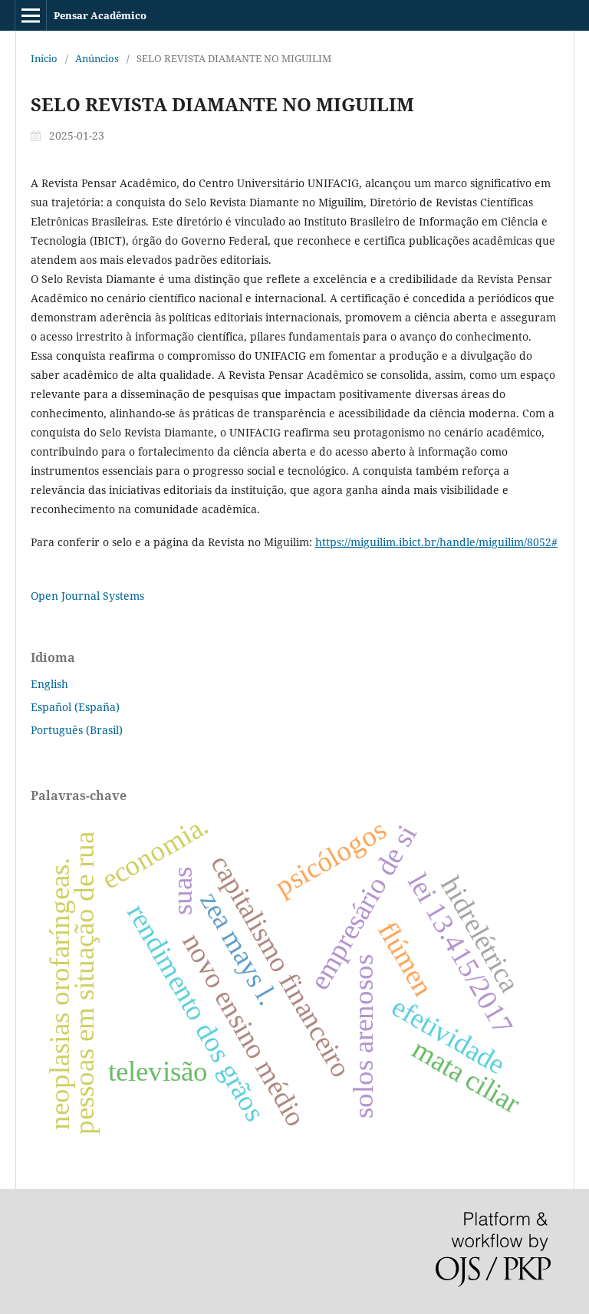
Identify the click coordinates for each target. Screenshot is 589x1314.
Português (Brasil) (77, 730)
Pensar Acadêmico (100, 15)
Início (44, 58)
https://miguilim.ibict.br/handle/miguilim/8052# (436, 542)
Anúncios (97, 58)
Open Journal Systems (87, 595)
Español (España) (75, 707)
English (49, 684)
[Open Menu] (30, 15)
